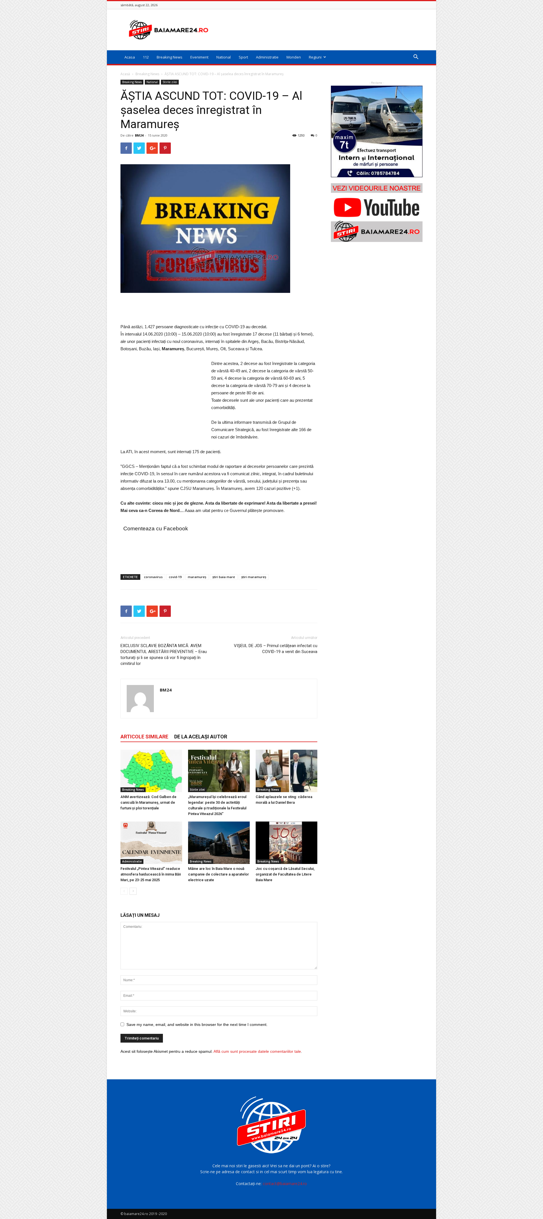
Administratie (267, 57)
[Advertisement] (320, 29)
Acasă (125, 74)
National (223, 57)
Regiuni (315, 57)
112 (146, 57)
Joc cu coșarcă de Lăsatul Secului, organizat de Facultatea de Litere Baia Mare (285, 874)
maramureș (197, 577)
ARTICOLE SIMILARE (144, 737)
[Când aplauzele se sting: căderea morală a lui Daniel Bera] (286, 771)
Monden (293, 57)
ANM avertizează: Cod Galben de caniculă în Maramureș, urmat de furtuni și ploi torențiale (148, 802)
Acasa (129, 57)
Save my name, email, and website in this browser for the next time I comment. (197, 1024)
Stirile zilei (170, 82)
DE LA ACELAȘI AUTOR (200, 737)
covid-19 (175, 577)
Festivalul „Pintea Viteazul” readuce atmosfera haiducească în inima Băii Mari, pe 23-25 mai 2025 (150, 874)
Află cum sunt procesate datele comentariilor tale (257, 1051)
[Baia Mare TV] (377, 212)
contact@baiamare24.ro (285, 1183)
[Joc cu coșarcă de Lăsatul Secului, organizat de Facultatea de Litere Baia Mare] (286, 843)
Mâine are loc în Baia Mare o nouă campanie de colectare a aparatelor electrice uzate (218, 874)
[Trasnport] (377, 131)
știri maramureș (253, 577)
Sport (243, 57)
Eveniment (199, 57)
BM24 (139, 135)
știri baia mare (223, 577)
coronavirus (153, 577)
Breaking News (169, 57)
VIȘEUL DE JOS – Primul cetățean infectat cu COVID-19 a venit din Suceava (275, 648)
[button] (416, 57)
